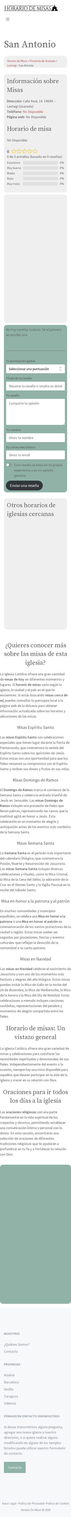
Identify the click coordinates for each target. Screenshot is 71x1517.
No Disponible (33, 111)
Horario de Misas (17, 61)
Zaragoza (11, 1396)
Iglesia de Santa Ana (22, 560)
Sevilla (8, 1389)
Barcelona (11, 1382)
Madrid (9, 1375)
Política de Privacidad (31, 1503)
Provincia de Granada (42, 61)
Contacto (11, 1351)
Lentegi (12, 65)
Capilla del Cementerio (24, 584)
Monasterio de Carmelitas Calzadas (33, 622)
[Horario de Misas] (31, 8)
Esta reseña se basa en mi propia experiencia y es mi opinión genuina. (38, 470)
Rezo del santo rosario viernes (35, 1253)
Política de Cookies (57, 1503)
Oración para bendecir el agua (35, 1206)
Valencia (10, 1403)
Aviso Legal (9, 1503)
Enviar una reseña (24, 485)
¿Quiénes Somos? (17, 1344)
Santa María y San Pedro (25, 527)
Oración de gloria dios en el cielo (36, 1299)
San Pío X (14, 536)
